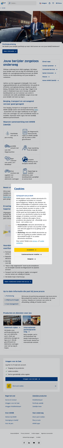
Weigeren (30, 259)
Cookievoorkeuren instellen (30, 254)
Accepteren (30, 250)
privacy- (35, 241)
